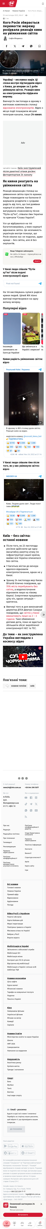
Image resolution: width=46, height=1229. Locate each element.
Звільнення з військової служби (20, 950)
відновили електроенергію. (18, 107)
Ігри (26, 870)
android (10, 1146)
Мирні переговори (15, 924)
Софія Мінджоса (15, 38)
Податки (10, 996)
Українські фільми (15, 1014)
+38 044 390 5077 (32, 787)
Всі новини (12, 884)
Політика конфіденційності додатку (32, 827)
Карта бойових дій (15, 920)
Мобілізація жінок (14, 956)
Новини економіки (16, 978)
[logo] (11, 3)
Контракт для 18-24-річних (18, 960)
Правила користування (8, 851)
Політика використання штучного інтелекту (11, 864)
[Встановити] (23, 1209)
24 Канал (6, 11)
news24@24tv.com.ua (12, 787)
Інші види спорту (14, 1095)
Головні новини (14, 887)
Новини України (18, 11)
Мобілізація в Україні (18, 946)
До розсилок (16, 1129)
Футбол (10, 1085)
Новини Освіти (14, 1033)
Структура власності (33, 857)
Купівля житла (13, 1066)
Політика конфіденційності (10, 857)
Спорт (10, 1078)
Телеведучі (7, 842)
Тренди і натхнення (15, 1070)
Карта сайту (29, 866)
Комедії (10, 1021)
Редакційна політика (11, 834)
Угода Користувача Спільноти (32, 834)
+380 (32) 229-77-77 (17, 1191)
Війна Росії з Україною (18, 913)
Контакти (28, 849)
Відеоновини (12, 898)
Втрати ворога (13, 938)
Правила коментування (30, 839)
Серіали (10, 1025)
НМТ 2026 (11, 1044)
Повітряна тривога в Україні (19, 927)
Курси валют (12, 985)
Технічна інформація (33, 845)
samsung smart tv (28, 1153)
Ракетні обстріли (14, 917)
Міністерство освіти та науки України (23, 1037)
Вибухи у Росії (13, 934)
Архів (27, 862)
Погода (10, 905)
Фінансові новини (15, 989)
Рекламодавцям (9, 847)
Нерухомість (13, 1059)
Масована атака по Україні (18, 931)
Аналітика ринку (14, 1063)
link (26, 797)
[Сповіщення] (43, 3)
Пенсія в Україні (14, 999)
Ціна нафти (12, 982)
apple (28, 1146)
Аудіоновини (12, 901)
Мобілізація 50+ (13, 953)
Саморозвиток (13, 1047)
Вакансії (28, 853)
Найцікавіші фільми (15, 1011)
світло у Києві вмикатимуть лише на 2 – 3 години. (22, 616)
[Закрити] (41, 1204)
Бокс (9, 1081)
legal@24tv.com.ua (33, 1194)
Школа (10, 1040)
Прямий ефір (12, 894)
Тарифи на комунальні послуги (20, 992)
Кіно (9, 1008)
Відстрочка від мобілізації (18, 963)
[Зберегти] (39, 46)
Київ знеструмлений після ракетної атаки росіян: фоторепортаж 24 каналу (22, 171)
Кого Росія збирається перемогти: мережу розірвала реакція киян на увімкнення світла (35, 11)
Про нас (6, 825)
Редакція (6, 830)
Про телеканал (9, 838)
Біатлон (10, 1092)
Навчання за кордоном (17, 1051)
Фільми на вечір (14, 1018)
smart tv (10, 1153)
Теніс (9, 1088)
